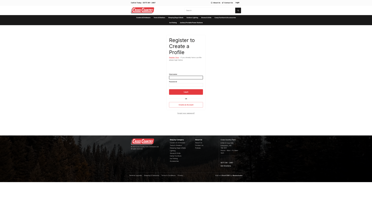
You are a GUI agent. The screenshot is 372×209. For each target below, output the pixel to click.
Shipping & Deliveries (151, 175)
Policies (198, 148)
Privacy (180, 175)
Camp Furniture (175, 156)
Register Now (174, 57)
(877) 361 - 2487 (149, 3)
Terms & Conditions (168, 175)
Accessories (174, 161)
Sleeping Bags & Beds (175, 17)
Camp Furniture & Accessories (225, 17)
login (237, 2)
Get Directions (226, 166)
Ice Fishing (173, 22)
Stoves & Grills (206, 17)
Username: (173, 74)
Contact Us (199, 145)
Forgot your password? (186, 113)
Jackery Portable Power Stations (191, 22)
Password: (173, 82)
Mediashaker (238, 175)
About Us (198, 143)
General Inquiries (135, 175)
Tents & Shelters (159, 17)
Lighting (172, 151)
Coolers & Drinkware (143, 17)
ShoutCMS (225, 175)
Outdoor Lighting (192, 17)
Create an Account (186, 105)
